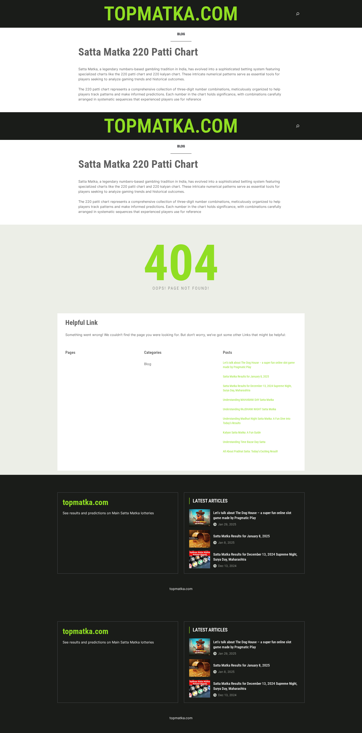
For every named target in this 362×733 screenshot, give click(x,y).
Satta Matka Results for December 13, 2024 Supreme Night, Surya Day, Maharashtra (257, 388)
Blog (147, 364)
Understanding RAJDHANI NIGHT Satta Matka (249, 409)
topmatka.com (171, 13)
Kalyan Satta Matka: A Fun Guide (242, 432)
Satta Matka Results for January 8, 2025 (246, 376)
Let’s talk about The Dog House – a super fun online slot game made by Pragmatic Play (259, 365)
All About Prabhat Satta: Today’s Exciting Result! (250, 451)
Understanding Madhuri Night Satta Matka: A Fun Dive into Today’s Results (256, 421)
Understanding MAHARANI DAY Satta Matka (248, 399)
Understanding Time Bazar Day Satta (244, 442)
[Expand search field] (298, 14)
